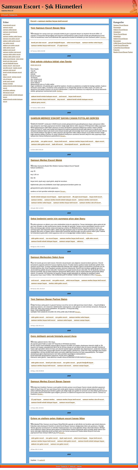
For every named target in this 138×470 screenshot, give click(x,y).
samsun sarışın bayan (67, 241)
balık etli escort (57, 144)
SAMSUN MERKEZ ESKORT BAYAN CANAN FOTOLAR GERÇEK (65, 118)
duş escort (61, 99)
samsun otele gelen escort (40, 144)
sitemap (79, 466)
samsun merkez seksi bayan (92, 42)
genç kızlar (35, 141)
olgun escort (99, 141)
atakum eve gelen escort (40, 444)
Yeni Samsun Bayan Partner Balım (49, 299)
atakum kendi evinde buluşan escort (44, 96)
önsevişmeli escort (71, 144)
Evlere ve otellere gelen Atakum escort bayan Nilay (58, 418)
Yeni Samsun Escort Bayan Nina (48, 28)
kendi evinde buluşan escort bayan (43, 197)
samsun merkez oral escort (87, 200)
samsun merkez (36, 200)
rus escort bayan (52, 238)
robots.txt (72, 466)
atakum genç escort (38, 102)
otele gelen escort (37, 238)
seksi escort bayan (73, 42)
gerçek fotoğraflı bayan (56, 42)
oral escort (63, 96)
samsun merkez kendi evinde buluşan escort (60, 200)
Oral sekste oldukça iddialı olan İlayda (51, 61)
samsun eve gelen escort (59, 444)
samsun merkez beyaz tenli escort (43, 45)
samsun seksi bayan (64, 320)
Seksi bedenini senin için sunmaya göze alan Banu (58, 218)
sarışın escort (45, 280)
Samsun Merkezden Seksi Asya (47, 257)
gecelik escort (85, 144)
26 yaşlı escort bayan (79, 197)
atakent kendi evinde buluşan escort (80, 99)
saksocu (80, 241)
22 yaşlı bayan (36, 399)
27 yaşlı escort (62, 45)
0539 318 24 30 (36, 65)
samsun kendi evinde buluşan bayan (44, 241)
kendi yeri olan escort (38, 42)
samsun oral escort (64, 365)
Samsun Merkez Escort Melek (46, 160)
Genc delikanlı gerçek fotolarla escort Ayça (53, 336)
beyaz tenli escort (75, 96)
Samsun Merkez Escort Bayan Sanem (50, 381)
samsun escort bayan (67, 402)
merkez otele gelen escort (58, 283)
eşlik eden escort (92, 238)
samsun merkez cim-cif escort (90, 203)
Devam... (103, 37)
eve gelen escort (47, 141)
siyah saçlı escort (64, 197)
